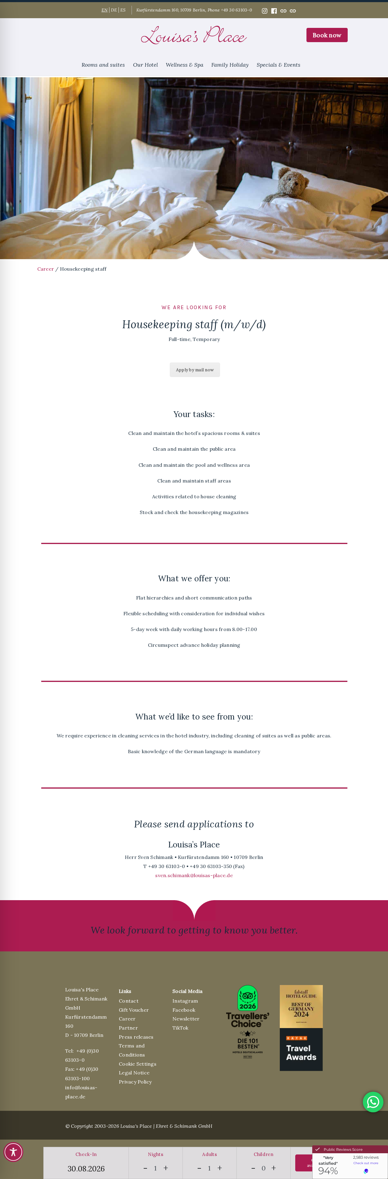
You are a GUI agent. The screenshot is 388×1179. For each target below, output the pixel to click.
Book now (327, 35)
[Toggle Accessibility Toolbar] (13, 1152)
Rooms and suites (103, 64)
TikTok (180, 1028)
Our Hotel (145, 64)
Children (264, 1154)
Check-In (86, 1154)
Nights (155, 1154)
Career (45, 269)
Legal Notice (134, 1073)
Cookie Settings (137, 1064)
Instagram (185, 1001)
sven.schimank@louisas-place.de (194, 875)
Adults (209, 1154)
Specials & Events (278, 64)
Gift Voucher (134, 1010)
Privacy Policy (135, 1082)
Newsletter (186, 1019)
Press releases (136, 1037)
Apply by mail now (195, 369)
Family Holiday (230, 64)
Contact (129, 1001)
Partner (128, 1028)
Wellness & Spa (184, 64)
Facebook (183, 1010)
